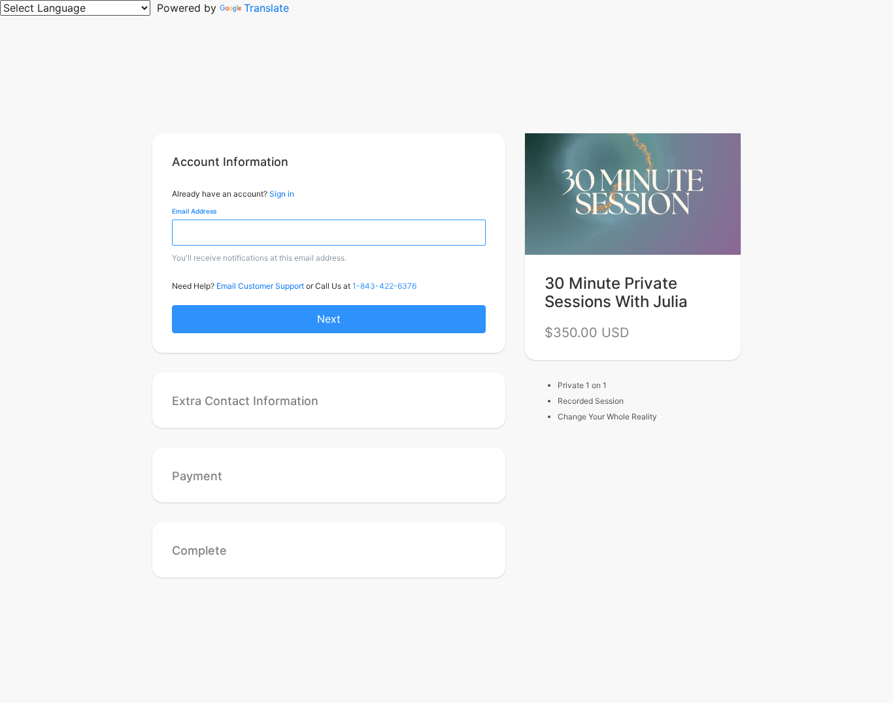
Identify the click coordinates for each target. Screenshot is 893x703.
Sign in (281, 194)
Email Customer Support (260, 286)
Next (329, 318)
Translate (266, 7)
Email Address (194, 211)
